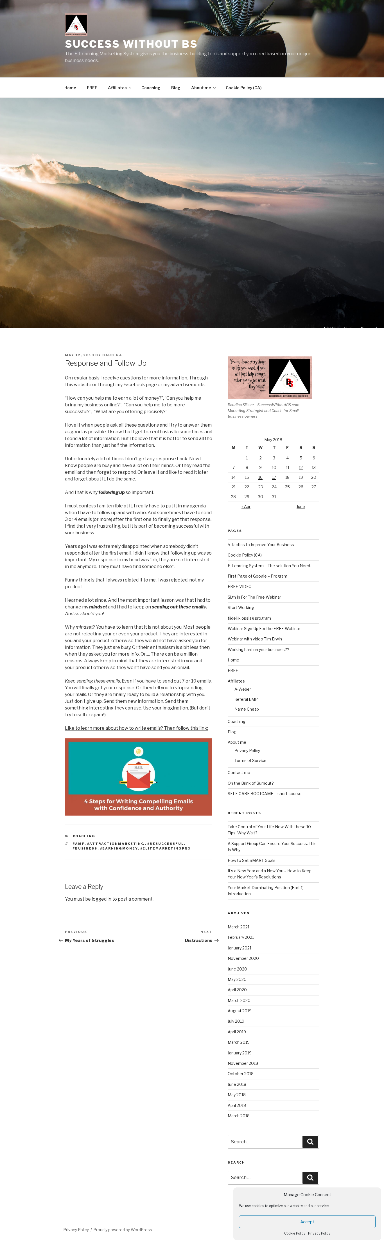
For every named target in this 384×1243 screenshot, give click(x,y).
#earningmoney (119, 848)
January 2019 (240, 1052)
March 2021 (238, 926)
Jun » (301, 506)
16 (260, 477)
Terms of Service (250, 760)
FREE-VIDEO (240, 586)
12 (301, 467)
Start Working (241, 607)
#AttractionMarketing (116, 844)
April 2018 (237, 1105)
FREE (92, 87)
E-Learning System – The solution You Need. (269, 565)
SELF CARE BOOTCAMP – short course (265, 793)
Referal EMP (246, 699)
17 (274, 477)
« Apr (245, 506)
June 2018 (237, 1084)
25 (287, 486)
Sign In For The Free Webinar (254, 597)
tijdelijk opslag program (249, 618)
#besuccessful (165, 844)
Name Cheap (246, 709)
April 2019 (237, 1031)
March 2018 (239, 1115)
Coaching (151, 87)
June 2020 (237, 969)
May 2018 (237, 1094)
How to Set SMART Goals (251, 860)
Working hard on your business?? (258, 649)
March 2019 (239, 1042)
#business (85, 848)
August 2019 (240, 1010)
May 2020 (237, 979)
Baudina (112, 355)
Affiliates (117, 87)
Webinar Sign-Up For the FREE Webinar (264, 628)
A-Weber (242, 689)
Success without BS (131, 44)
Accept (307, 1221)
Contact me (239, 772)
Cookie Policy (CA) (244, 87)
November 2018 (243, 1063)
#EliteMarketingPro (165, 848)
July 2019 (236, 1021)
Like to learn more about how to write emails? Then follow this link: (136, 728)
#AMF (79, 844)
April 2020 (237, 989)
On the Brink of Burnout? (251, 783)
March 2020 (239, 1000)
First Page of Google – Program (257, 576)
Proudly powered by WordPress (122, 1229)
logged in (101, 899)
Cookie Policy (294, 1233)
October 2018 (241, 1073)
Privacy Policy (319, 1233)
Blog (175, 87)
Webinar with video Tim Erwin (255, 639)
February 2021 (241, 937)
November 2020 (243, 958)
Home (70, 87)
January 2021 (239, 948)
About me (201, 87)
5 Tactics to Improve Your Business (261, 544)
